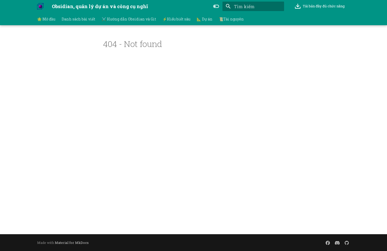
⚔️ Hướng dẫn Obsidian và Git (129, 19)
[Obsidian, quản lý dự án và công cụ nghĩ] (40, 6)
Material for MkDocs (72, 242)
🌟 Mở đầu (46, 19)
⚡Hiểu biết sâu (176, 19)
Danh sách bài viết (78, 19)
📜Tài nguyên (231, 19)
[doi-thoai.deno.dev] (328, 242)
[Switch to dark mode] (216, 6)
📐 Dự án (204, 19)
